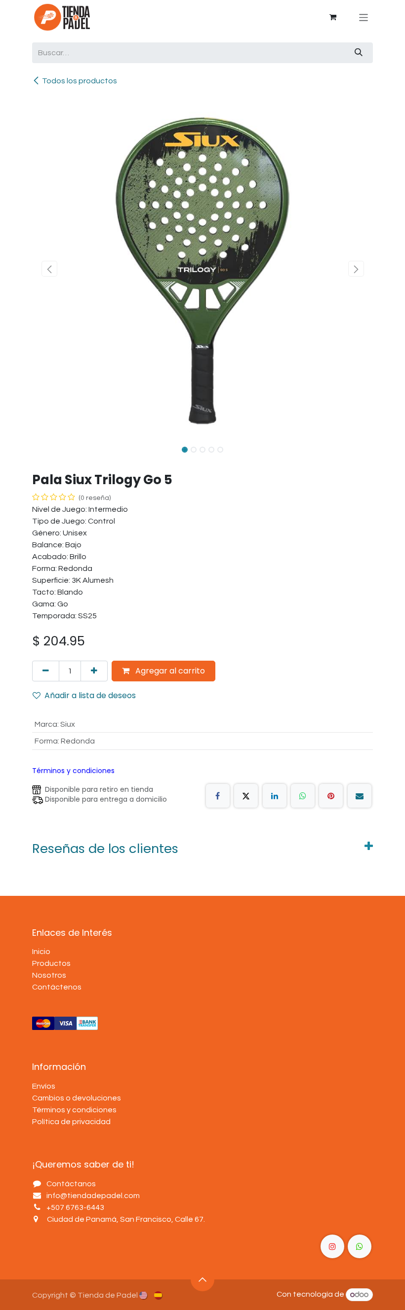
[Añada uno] (94, 671)
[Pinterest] (331, 796)
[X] (246, 796)
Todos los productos (79, 81)
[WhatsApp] (303, 796)
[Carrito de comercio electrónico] (333, 17)
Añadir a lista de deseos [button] (90, 695)
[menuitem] (144, 1294)
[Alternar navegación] (363, 17)
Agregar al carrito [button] (169, 670)
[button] (49, 269)
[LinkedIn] (274, 796)
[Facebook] (218, 796)
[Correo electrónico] (359, 796)
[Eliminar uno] (45, 671)
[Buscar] (358, 52)
